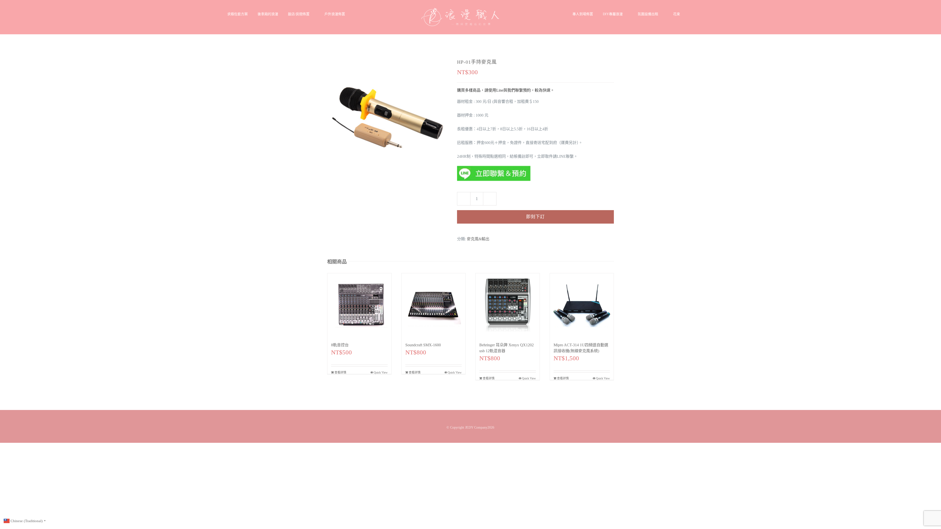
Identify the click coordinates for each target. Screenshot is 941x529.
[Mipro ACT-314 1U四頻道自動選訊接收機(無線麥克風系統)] (582, 305)
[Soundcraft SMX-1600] (434, 305)
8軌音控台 (340, 345)
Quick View (381, 372)
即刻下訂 (535, 216)
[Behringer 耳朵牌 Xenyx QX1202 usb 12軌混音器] (508, 305)
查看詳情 (340, 372)
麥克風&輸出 (478, 239)
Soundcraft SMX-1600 (423, 345)
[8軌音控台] (359, 305)
